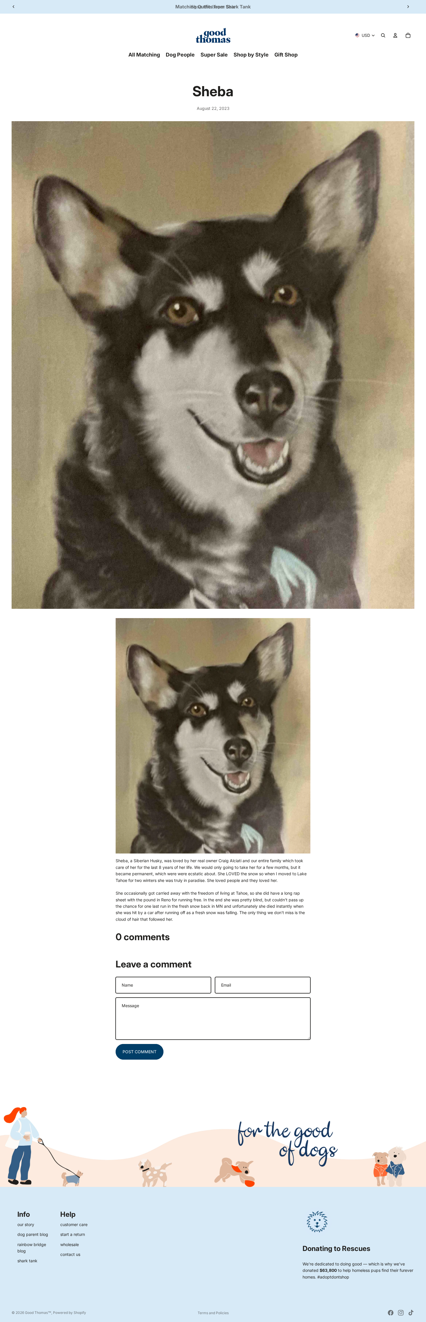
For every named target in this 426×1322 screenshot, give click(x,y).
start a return (72, 1234)
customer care (74, 1224)
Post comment (139, 1051)
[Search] (383, 35)
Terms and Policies (213, 1313)
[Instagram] (400, 1312)
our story (25, 1224)
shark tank (27, 1260)
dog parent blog (32, 1234)
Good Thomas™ (38, 1312)
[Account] (395, 35)
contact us (70, 1254)
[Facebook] (390, 1312)
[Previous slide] (13, 6)
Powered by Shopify (69, 1312)
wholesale (69, 1244)
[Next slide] (408, 6)
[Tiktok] (410, 1312)
